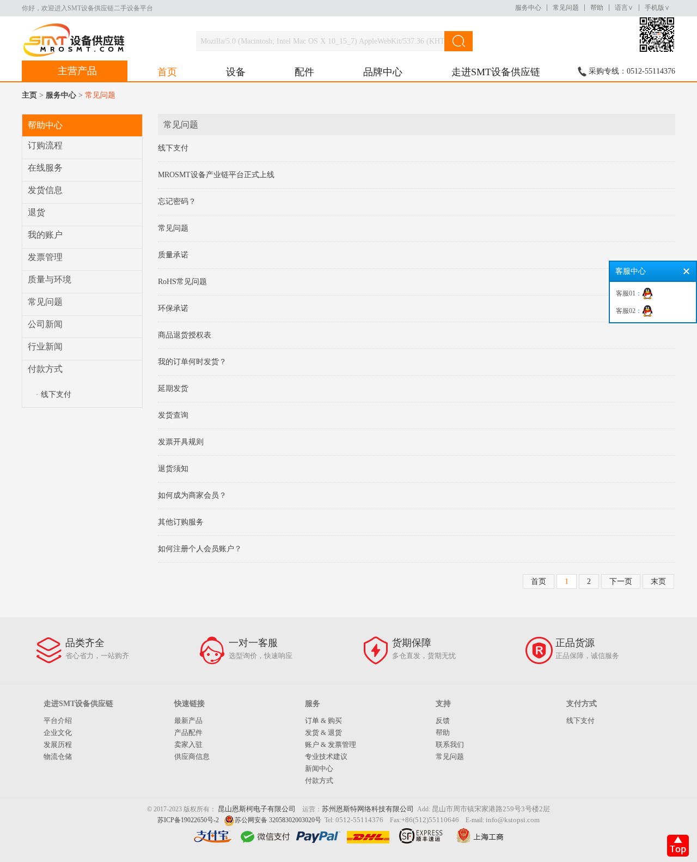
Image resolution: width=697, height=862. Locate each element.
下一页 (620, 581)
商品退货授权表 (184, 335)
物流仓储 (58, 756)
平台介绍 (58, 720)
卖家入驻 (188, 744)
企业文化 (58, 732)
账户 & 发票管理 (330, 744)
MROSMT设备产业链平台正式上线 (216, 175)
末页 (658, 581)
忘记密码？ (177, 201)
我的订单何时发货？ (192, 362)
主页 (29, 95)
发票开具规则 (181, 442)
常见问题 (566, 7)
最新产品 (188, 720)
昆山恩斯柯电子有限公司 (257, 809)
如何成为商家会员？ (192, 495)
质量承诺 (173, 255)
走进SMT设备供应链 (495, 72)
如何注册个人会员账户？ (200, 549)
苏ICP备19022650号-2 (188, 820)
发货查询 (173, 415)
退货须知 (173, 469)
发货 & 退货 (323, 732)
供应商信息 (192, 756)
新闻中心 (319, 768)
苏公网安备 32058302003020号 (278, 820)
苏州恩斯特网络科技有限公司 (368, 809)
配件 (304, 72)
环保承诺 (173, 308)
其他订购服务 (181, 522)
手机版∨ (657, 7)
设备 (236, 72)
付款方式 (319, 780)
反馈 (443, 720)
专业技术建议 (326, 756)
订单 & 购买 (323, 720)
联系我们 (450, 744)
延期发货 (173, 388)
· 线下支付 (53, 394)
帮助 (596, 7)
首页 (167, 72)
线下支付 (173, 148)
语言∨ (624, 7)
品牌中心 (382, 72)
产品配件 (188, 732)
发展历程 (58, 744)
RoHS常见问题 (182, 282)
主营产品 (77, 70)
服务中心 (528, 7)
